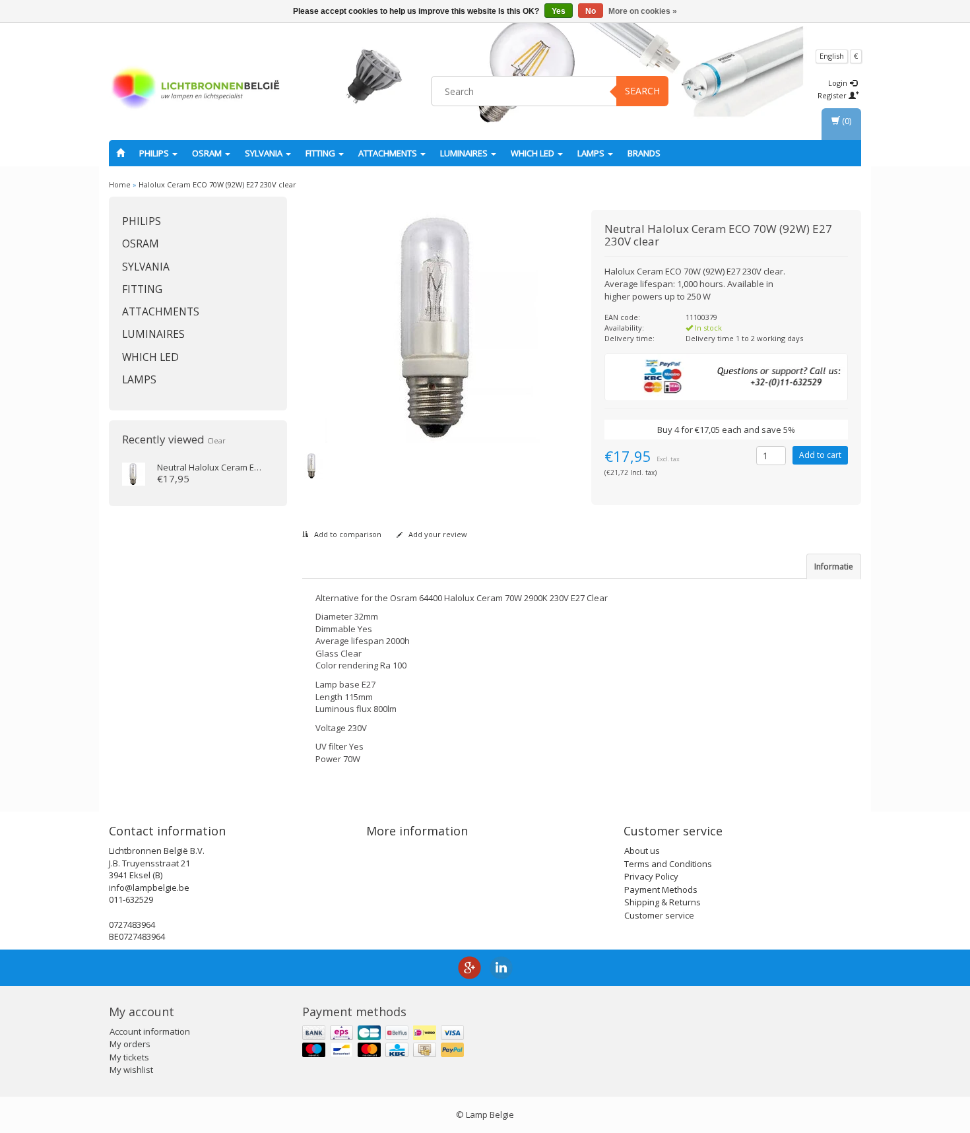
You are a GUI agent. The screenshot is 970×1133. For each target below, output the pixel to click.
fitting (321, 153)
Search (642, 90)
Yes (559, 11)
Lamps (591, 153)
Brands (644, 153)
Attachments (388, 153)
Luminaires (465, 153)
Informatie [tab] (833, 566)
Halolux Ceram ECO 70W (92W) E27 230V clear (217, 184)
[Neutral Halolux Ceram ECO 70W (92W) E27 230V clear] (133, 473)
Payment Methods (660, 889)
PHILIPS (155, 153)
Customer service (659, 915)
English (832, 56)
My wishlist (131, 1070)
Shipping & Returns (662, 902)
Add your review (436, 534)
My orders (130, 1044)
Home (120, 184)
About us (642, 851)
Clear (216, 440)
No (590, 11)
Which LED (533, 153)
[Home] (120, 153)
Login (838, 83)
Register (833, 95)
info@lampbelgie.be (149, 887)
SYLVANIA (264, 153)
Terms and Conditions (668, 864)
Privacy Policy (651, 876)
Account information (150, 1031)
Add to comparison (346, 534)
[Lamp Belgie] (195, 89)
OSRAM (208, 153)
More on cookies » (642, 11)
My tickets (129, 1057)
